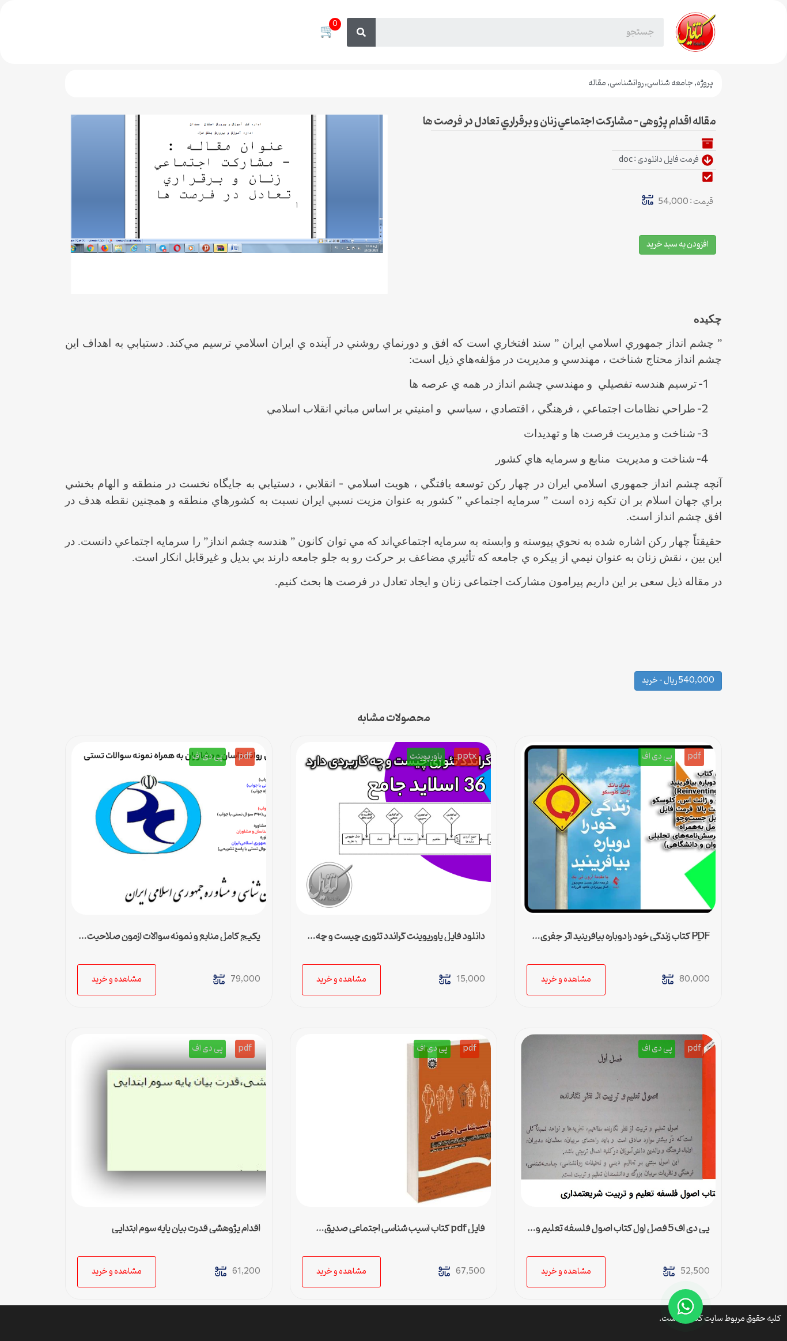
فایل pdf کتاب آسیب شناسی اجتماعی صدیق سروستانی (404, 1233)
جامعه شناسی (670, 83)
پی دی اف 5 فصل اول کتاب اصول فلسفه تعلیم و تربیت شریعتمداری (623, 1233)
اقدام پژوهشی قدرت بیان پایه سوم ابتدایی (186, 1229)
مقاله (597, 83)
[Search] (361, 32)
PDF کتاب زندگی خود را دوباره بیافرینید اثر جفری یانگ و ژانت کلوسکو (625, 941)
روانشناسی (627, 83)
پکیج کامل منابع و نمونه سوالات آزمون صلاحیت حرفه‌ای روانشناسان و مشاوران (173, 941)
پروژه (705, 83)
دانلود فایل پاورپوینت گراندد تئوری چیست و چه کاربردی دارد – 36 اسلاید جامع (400, 941)
